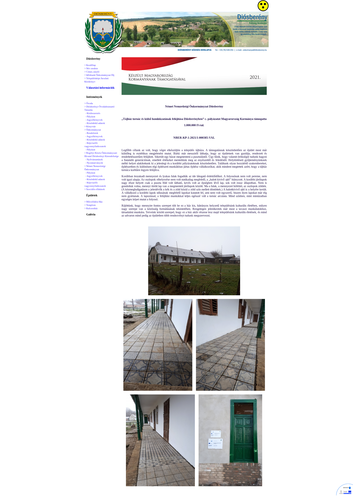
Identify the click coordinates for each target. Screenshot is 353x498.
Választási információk (100, 87)
